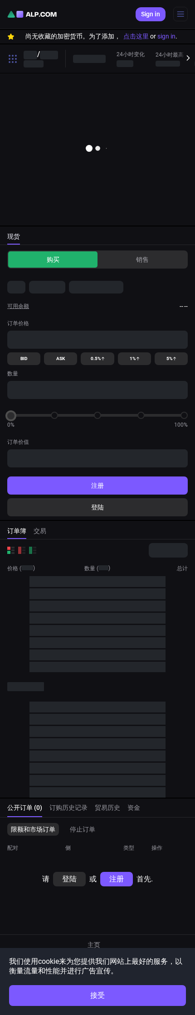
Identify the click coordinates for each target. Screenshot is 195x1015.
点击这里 (136, 36)
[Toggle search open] (12, 58)
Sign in (150, 14)
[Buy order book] (32, 550)
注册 (97, 485)
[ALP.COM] (32, 14)
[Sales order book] (21, 550)
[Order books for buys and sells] (11, 550)
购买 (53, 259)
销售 (142, 259)
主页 (94, 944)
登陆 (97, 507)
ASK (60, 358)
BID (24, 358)
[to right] (186, 58)
